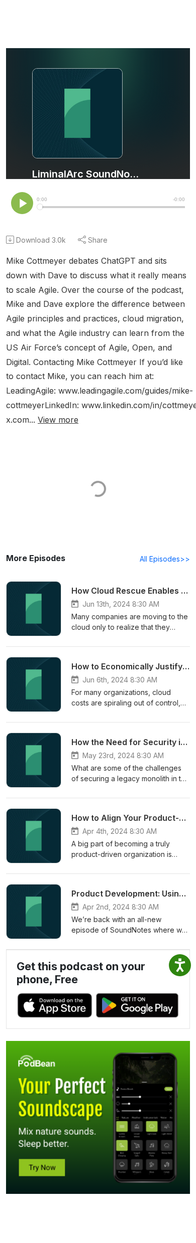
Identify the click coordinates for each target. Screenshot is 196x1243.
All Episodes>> (165, 559)
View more (58, 420)
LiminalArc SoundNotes (86, 174)
